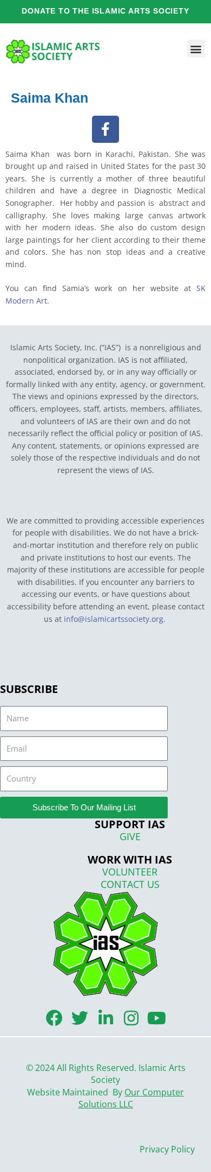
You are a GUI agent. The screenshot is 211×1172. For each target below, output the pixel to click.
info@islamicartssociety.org (113, 619)
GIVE (130, 836)
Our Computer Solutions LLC (131, 1098)
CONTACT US (130, 884)
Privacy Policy (167, 1149)
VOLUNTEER (129, 871)
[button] (196, 49)
